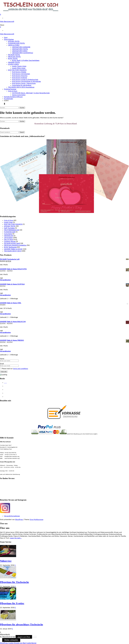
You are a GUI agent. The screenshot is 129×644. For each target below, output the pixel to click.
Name (2, 358)
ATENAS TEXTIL (9, 226)
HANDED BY (8, 236)
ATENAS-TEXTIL (14, 41)
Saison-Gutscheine (18, 95)
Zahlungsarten (8, 396)
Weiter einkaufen (11, 640)
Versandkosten (5, 280)
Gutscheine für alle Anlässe (21, 85)
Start (6, 37)
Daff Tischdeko (9, 228)
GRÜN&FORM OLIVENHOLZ (22, 53)
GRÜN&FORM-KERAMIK (21, 47)
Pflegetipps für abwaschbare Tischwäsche (21, 624)
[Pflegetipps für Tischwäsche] (8, 578)
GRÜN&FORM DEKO (19, 51)
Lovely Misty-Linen (18, 68)
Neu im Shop (8, 239)
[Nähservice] (8, 556)
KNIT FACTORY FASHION (17, 70)
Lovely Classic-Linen (19, 66)
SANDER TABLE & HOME (13, 249)
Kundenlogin (8, 99)
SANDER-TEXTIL (14, 62)
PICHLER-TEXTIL (14, 55)
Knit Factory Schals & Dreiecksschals (25, 79)
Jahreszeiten (8, 237)
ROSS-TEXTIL (13, 58)
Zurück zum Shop (24, 637)
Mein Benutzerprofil (7, 21)
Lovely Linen (8, 222)
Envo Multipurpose (36, 519)
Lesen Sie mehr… (16, 538)
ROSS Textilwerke (10, 247)
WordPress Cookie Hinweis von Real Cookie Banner (18, 643)
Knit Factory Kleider (19, 72)
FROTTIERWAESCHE (11, 230)
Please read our (15, 368)
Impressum (7, 389)
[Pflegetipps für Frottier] (8, 599)
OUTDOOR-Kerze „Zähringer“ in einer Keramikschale (31, 93)
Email (2, 364)
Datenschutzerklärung (11, 386)
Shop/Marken (9, 39)
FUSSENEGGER (9, 232)
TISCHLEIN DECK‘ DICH (12, 251)
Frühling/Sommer (10, 89)
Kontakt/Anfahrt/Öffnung (13, 97)
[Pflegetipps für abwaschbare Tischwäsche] (8, 620)
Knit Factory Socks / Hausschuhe (24, 83)
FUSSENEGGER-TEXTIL (16, 43)
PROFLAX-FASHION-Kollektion (15, 245)
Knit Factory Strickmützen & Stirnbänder (26, 81)
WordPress (19, 519)
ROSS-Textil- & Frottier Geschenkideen (25, 60)
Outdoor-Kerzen (10, 241)
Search (22, 132)
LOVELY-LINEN (13, 64)
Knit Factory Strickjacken (21, 74)
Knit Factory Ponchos (19, 76)
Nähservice (5, 561)
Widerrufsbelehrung (10, 393)
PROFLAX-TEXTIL (14, 56)
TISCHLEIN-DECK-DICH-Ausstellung (21, 87)
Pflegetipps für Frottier (12, 603)
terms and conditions (20, 368)
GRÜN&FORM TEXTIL (20, 49)
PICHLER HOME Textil (12, 243)
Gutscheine (8, 234)
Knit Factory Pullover (19, 77)
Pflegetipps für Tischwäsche (14, 582)
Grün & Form (12, 91)
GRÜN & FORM (13, 45)
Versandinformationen (12, 516)
